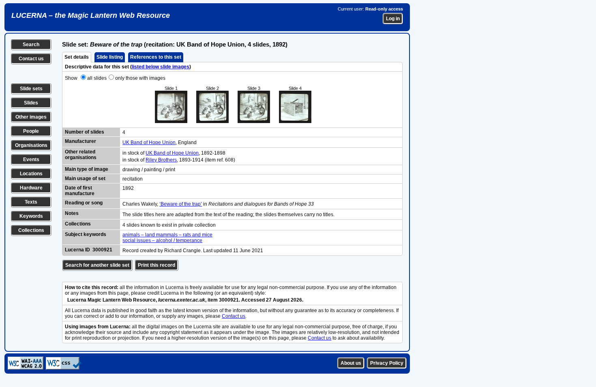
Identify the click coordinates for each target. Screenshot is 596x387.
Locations (31, 173)
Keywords (31, 216)
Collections (31, 230)
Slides (31, 103)
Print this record (156, 265)
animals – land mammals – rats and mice (167, 235)
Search (31, 44)
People (31, 131)
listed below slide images (160, 67)
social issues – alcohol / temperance (162, 240)
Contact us (31, 59)
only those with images (140, 78)
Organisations (31, 145)
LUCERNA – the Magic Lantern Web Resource (90, 15)
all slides (97, 78)
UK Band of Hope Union (149, 142)
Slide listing (109, 57)
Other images (31, 117)
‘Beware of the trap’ (180, 204)
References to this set (155, 57)
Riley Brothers (161, 160)
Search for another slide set (97, 265)
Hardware (31, 188)
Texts (31, 202)
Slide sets (31, 88)
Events (31, 159)
